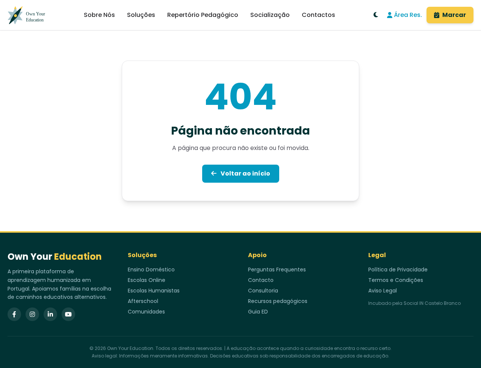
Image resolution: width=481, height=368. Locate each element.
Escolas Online (146, 280)
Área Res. (408, 15)
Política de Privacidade (398, 269)
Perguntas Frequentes (277, 269)
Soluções (141, 15)
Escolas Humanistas (154, 290)
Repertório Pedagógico (202, 15)
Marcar (454, 15)
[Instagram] (32, 314)
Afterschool (143, 301)
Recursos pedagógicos (277, 301)
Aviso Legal (382, 290)
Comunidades (146, 311)
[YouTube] (68, 314)
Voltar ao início (244, 173)
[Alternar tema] (376, 15)
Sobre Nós (99, 15)
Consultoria (263, 290)
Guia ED (258, 311)
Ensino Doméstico (151, 269)
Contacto (261, 280)
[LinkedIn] (50, 314)
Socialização (270, 15)
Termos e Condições (395, 280)
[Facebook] (14, 314)
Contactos (318, 15)
